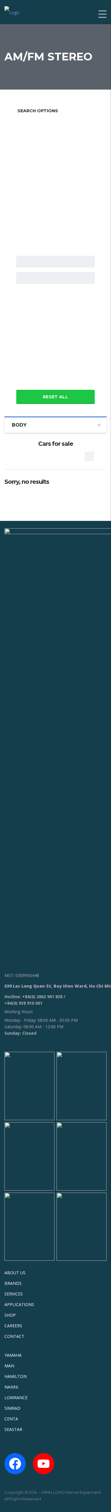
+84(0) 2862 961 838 (42, 996)
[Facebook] (15, 1463)
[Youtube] (43, 1463)
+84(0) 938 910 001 (23, 1003)
